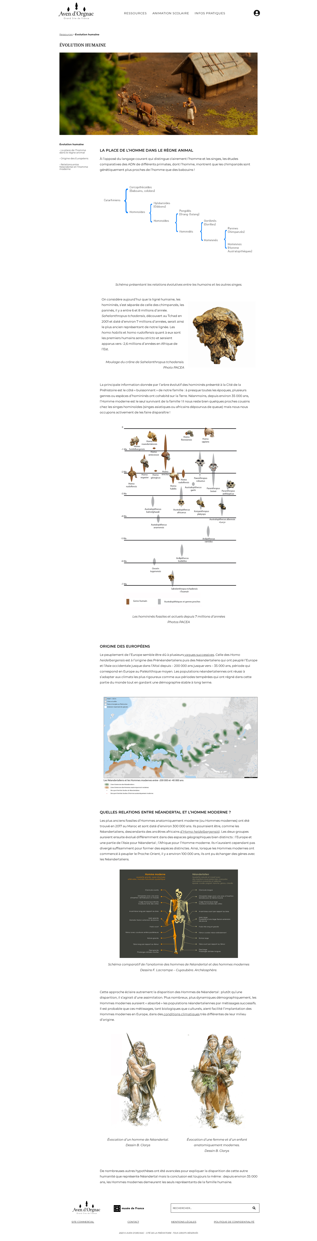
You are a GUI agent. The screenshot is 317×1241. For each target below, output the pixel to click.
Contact (133, 1221)
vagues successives (199, 655)
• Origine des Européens (73, 158)
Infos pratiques (210, 13)
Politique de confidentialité (234, 1221)
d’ (199, 831)
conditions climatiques (181, 1014)
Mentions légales (183, 1221)
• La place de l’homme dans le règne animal (72, 151)
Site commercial (83, 1221)
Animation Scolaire (170, 13)
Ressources (135, 13)
